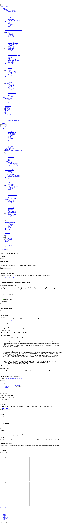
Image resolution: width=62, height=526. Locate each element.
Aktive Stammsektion (9, 48)
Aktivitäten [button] (5, 129)
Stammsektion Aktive (12, 12)
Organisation (7, 32)
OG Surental (10, 18)
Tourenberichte (11, 96)
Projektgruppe (10, 99)
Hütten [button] (4, 221)
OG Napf (9, 15)
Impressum (5, 518)
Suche (4, 516)
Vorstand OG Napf (11, 78)
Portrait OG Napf (11, 77)
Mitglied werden (6, 510)
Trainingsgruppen (11, 62)
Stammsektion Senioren (12, 13)
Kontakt (4, 520)
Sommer (9, 22)
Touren (1, 249)
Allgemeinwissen (11, 24)
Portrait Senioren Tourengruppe (14, 53)
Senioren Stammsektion (9, 52)
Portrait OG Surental (12, 91)
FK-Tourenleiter (11, 26)
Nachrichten (7, 115)
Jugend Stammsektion (9, 39)
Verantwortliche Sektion (12, 36)
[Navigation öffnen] (7, 249)
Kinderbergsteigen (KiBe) (13, 42)
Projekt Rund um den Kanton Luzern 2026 (13, 30)
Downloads (10, 82)
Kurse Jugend (10, 45)
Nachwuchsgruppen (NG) (13, 44)
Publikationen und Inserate (10, 116)
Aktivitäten (5, 9)
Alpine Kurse (10, 57)
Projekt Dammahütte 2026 (10, 98)
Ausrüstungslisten (8, 114)
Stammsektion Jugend (12, 11)
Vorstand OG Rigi (11, 85)
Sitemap (4, 519)
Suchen (2, 258)
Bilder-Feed (7, 29)
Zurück (1, 279)
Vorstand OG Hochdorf (12, 72)
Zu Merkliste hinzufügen (5, 409)
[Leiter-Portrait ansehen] (8, 387)
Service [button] (4, 237)
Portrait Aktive (10, 49)
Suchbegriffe (2, 256)
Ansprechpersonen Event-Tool (13, 120)
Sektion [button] (4, 152)
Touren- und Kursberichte (10, 27)
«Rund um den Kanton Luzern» (14, 20)
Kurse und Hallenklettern (10, 56)
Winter (9, 23)
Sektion (4, 31)
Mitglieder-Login (3, 124)
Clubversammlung (8, 113)
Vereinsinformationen (12, 89)
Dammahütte (7, 109)
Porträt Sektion (10, 33)
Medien (9, 103)
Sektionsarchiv (10, 67)
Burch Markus (17, 385)
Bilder (9, 102)
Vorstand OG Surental (12, 93)
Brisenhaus (7, 108)
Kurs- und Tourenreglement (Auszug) (7, 320)
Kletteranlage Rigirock (12, 88)
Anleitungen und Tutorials (10, 119)
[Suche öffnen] (6, 249)
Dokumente (10, 101)
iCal (1, 410)
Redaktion (10, 37)
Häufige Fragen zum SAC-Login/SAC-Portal (9, 277)
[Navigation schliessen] (0, 5)
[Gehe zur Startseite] (4, 4)
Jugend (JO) (10, 40)
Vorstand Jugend (11, 47)
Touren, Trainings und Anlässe (11, 10)
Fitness (9, 51)
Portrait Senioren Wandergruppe (14, 55)
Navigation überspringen (5, 6)
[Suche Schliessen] (0, 250)
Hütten (4, 97)
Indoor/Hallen (10, 25)
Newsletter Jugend (11, 46)
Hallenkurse (10, 58)
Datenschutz (5, 517)
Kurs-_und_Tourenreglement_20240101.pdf (13, 378)
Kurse (6, 21)
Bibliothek (10, 68)
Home (4, 8)
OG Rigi (9, 17)
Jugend (9, 74)
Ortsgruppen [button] (5, 191)
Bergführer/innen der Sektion (13, 60)
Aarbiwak (7, 107)
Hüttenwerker (8, 106)
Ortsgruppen (5, 69)
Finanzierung (10, 100)
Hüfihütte (7, 110)
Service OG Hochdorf (12, 75)
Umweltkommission (11, 65)
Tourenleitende (10, 50)
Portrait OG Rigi (11, 84)
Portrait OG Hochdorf (12, 71)
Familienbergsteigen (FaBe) (13, 43)
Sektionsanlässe (11, 19)
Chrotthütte (7, 111)
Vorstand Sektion (11, 35)
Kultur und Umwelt (9, 63)
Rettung (9, 38)
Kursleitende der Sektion (12, 59)
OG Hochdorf (10, 14)
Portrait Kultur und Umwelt (13, 64)
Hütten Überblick (8, 105)
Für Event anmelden (4, 408)
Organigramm (10, 34)
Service (4, 112)
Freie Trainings (11, 61)
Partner (4, 515)
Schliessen (3, 380)
